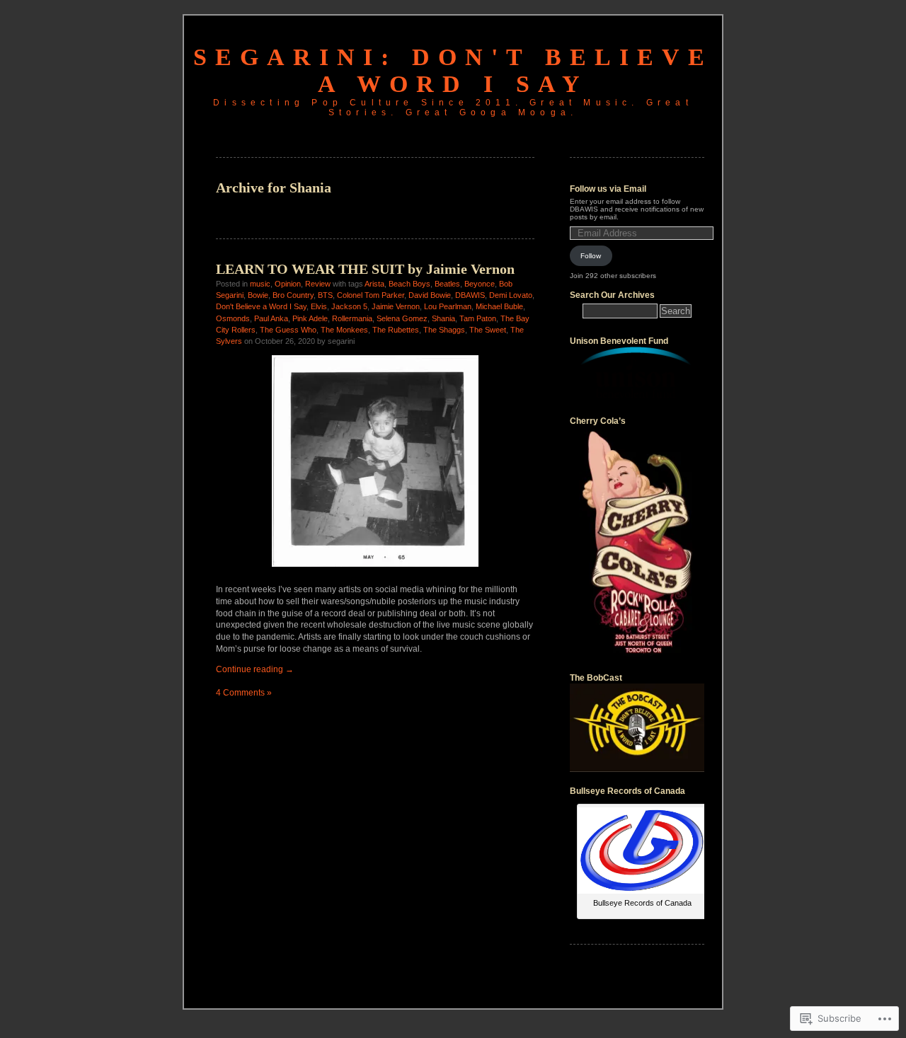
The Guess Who (288, 329)
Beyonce (479, 283)
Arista (374, 283)
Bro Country (293, 295)
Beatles (447, 283)
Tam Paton (477, 318)
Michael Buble (499, 306)
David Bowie (429, 295)
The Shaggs (444, 329)
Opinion (288, 283)
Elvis (319, 306)
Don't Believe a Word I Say (261, 306)
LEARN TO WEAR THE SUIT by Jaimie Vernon (365, 269)
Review (318, 283)
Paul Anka (271, 318)
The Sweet (487, 329)
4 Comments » (244, 693)
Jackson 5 (349, 306)
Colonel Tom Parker (370, 295)
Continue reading (255, 669)
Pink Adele (310, 318)
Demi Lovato (510, 295)
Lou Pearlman (447, 306)
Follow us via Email (608, 189)
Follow (590, 256)
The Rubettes (395, 329)
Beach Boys (409, 283)
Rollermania (352, 318)
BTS (325, 295)
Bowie (258, 295)
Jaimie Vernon (396, 306)
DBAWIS (470, 295)
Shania (443, 318)
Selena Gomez (402, 318)
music (260, 283)
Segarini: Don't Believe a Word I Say (453, 70)
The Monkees (344, 329)
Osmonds (233, 318)
